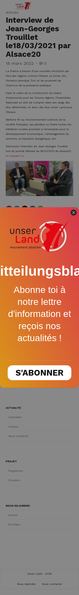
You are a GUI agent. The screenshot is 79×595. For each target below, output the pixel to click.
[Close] (74, 213)
